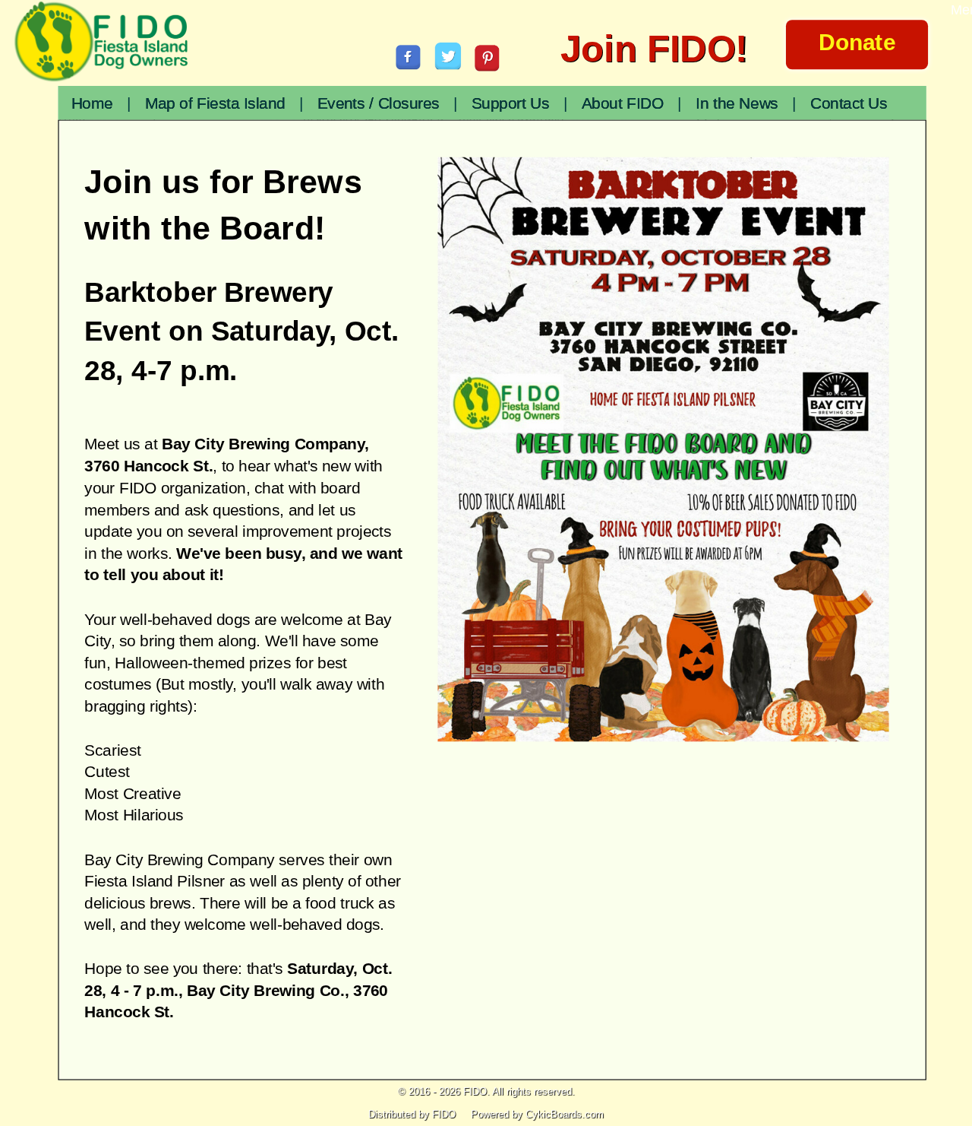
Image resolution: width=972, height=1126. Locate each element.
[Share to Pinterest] (487, 58)
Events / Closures (378, 104)
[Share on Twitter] (448, 56)
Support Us (511, 104)
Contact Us (849, 104)
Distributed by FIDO (412, 1114)
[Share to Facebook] (408, 57)
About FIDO (623, 104)
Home (92, 104)
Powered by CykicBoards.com (537, 1114)
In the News (737, 104)
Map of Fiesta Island (215, 104)
